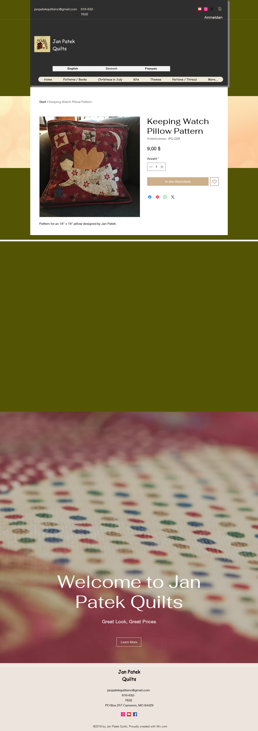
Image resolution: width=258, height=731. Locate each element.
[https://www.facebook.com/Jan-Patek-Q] (212, 9)
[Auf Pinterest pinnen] (157, 197)
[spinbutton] (156, 167)
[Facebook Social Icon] (135, 714)
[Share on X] (172, 197)
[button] (220, 9)
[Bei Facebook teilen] (149, 197)
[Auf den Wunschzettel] (214, 181)
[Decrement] (150, 167)
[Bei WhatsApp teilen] (165, 197)
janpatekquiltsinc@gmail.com (55, 9)
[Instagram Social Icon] (206, 9)
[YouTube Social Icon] (200, 9)
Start (42, 102)
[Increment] (162, 167)
